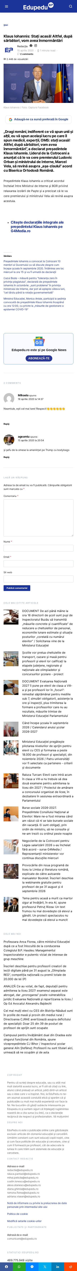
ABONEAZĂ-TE (39, 358)
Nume (8, 541)
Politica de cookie (17, 1213)
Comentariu (11, 496)
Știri (6, 25)
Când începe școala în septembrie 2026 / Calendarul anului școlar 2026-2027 (45, 727)
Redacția (22, 46)
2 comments (26, 54)
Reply (6, 424)
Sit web (8, 572)
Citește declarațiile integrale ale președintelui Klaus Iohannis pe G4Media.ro (37, 226)
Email (7, 556)
